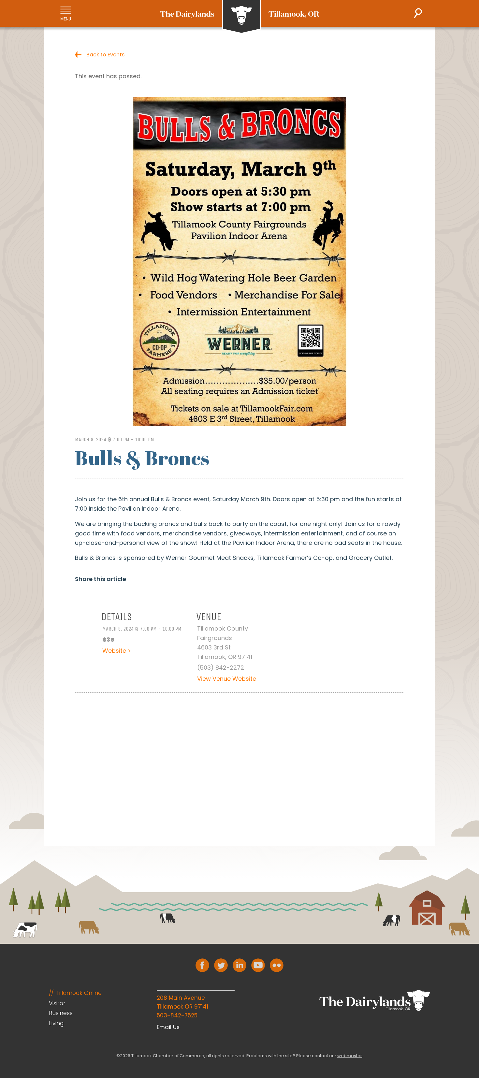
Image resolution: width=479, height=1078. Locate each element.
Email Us (168, 1027)
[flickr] (276, 965)
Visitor (57, 1003)
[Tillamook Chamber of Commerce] (239, 17)
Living (56, 1023)
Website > (116, 651)
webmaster (349, 1056)
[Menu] (65, 14)
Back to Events (105, 54)
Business (61, 1013)
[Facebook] (202, 965)
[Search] (418, 13)
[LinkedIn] (239, 965)
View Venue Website (226, 679)
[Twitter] (221, 965)
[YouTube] (258, 965)
